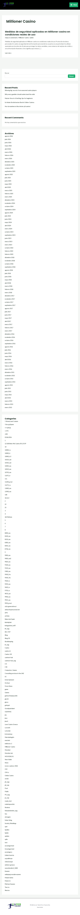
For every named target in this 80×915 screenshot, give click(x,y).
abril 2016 (8, 359)
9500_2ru (8, 574)
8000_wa (7, 533)
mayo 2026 (8, 146)
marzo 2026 (8, 152)
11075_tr (7, 475)
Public (7, 791)
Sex (6, 814)
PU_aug (7, 795)
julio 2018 (8, 273)
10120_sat (8, 459)
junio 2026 (8, 142)
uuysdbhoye (8, 858)
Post (6, 788)
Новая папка (9, 877)
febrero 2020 (9, 254)
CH (6, 664)
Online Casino (9, 775)
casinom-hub (9, 657)
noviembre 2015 (10, 375)
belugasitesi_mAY (10, 625)
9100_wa (7, 565)
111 (6, 479)
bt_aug (7, 645)
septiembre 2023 (10, 235)
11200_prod (8, 482)
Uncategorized (9, 849)
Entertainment (9, 680)
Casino (7, 648)
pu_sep (7, 798)
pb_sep (7, 785)
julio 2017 (8, 312)
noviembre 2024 (10, 203)
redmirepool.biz (10, 804)
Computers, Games (11, 670)
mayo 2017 (8, 318)
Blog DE (7, 638)
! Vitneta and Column (11, 421)
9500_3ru (8, 577)
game (6, 689)
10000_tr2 (8, 456)
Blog (6, 635)
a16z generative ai (10, 606)
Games (7, 692)
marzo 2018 (8, 286)
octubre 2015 (9, 378)
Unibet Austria (9, 855)
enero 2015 (8, 407)
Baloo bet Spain (10, 619)
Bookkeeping (9, 641)
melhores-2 (8, 743)
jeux (6, 718)
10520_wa (8, 469)
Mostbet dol (9, 753)
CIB (6, 667)
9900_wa (7, 597)
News (6, 763)
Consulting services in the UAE (14, 673)
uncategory (8, 852)
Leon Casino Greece (11, 724)
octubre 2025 (9, 168)
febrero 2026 (9, 155)
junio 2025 (8, 181)
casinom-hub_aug (10, 660)
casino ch (8, 651)
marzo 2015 (8, 401)
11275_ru (8, 485)
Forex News (8, 686)
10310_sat (8, 463)
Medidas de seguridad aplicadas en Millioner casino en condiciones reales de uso (37, 33)
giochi (6, 699)
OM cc (7, 772)
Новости (7, 881)
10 (5, 447)
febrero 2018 (9, 289)
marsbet (7, 740)
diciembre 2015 (9, 372)
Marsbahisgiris (9, 737)
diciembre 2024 (9, 200)
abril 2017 (8, 321)
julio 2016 (8, 350)
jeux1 (6, 721)
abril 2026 (8, 149)
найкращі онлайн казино (13, 874)
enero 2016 (8, 369)
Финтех (7, 890)
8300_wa (7, 542)
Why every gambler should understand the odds (20, 94)
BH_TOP (7, 632)
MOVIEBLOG (9, 756)
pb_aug (7, 782)
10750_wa (8, 472)
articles (7, 616)
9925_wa (7, 600)
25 (5, 507)
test (6, 842)
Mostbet (7, 750)
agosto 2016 (9, 347)
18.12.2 (7, 498)
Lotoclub (7, 731)
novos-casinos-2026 (11, 766)
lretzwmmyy (8, 734)
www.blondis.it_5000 (11, 868)
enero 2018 (8, 292)
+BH (6, 434)
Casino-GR (8, 654)
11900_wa (8, 491)
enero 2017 (8, 331)
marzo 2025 (8, 190)
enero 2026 (8, 158)
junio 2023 (8, 238)
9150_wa (7, 568)
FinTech (7, 683)
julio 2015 (8, 388)
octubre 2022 (9, 248)
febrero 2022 (9, 251)
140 (6, 495)
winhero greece (10, 865)
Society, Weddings (10, 823)
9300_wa (7, 571)
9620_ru (7, 587)
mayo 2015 (8, 395)
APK (6, 613)
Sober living (8, 820)
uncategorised (9, 846)
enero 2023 (8, 245)
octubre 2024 (9, 206)
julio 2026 (8, 139)
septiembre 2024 (10, 209)
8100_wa (7, 536)
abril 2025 (8, 187)
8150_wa (7, 539)
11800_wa (8, 488)
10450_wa (8, 466)
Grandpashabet (10, 708)
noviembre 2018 (10, 260)
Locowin (7, 727)
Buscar (7, 73)
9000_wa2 (8, 558)
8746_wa (7, 549)
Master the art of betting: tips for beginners (19, 98)
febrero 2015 (9, 404)
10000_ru (8, 450)
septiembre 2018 (10, 267)
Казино (7, 871)
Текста (7, 887)
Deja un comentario (11, 37)
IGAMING (8, 712)
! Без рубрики (9, 424)
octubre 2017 (9, 302)
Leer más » (8, 53)
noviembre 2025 (10, 165)
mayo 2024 (8, 222)
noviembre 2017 (10, 299)
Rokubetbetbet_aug (11, 810)
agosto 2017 (9, 308)
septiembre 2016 (10, 343)
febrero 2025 (9, 193)
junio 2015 (8, 391)
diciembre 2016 (9, 334)
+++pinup (8, 427)
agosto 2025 (9, 174)
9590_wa (7, 584)
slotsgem (8, 817)
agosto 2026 (9, 136)
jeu (6, 715)
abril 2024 (8, 225)
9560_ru (7, 581)
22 (5, 504)
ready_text (8, 801)
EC (6, 676)
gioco (6, 702)
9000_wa (7, 555)
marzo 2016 (8, 363)
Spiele (6, 833)
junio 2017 (8, 315)
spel (6, 826)
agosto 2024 (9, 213)
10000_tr (7, 453)
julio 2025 (8, 177)
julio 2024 (8, 216)
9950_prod (8, 603)
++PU (6, 431)
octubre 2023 (9, 232)
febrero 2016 (9, 366)
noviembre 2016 (10, 337)
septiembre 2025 (10, 171)
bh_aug (7, 629)
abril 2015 (8, 398)
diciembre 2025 (9, 162)
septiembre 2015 (10, 382)
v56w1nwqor (9, 862)
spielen (7, 836)
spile (6, 839)
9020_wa (7, 562)
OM (6, 769)
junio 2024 (8, 219)
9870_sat (8, 593)
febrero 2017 (9, 327)
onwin (7, 778)
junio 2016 (8, 353)
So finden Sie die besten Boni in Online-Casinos (19, 102)
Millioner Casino (24, 37)
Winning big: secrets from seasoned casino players (21, 90)
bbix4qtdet (8, 622)
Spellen (7, 830)
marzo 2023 (8, 241)
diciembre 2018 (9, 257)
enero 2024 (8, 229)
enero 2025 (8, 197)
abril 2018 (8, 283)
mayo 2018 (8, 280)
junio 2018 (8, 276)
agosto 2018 (9, 270)
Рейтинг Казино (10, 884)
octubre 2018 (9, 264)
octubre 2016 (9, 340)
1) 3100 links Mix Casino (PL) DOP (15, 443)
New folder (8, 759)
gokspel (7, 705)
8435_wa (7, 546)
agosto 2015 (9, 385)
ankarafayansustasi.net (12, 609)
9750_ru (7, 590)
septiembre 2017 (10, 305)
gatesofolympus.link (11, 696)
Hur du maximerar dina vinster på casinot (17, 106)
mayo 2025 (8, 184)
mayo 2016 (8, 356)
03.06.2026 (8, 437)
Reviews (7, 807)
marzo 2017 (8, 324)
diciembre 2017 (9, 296)
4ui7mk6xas (8, 517)
